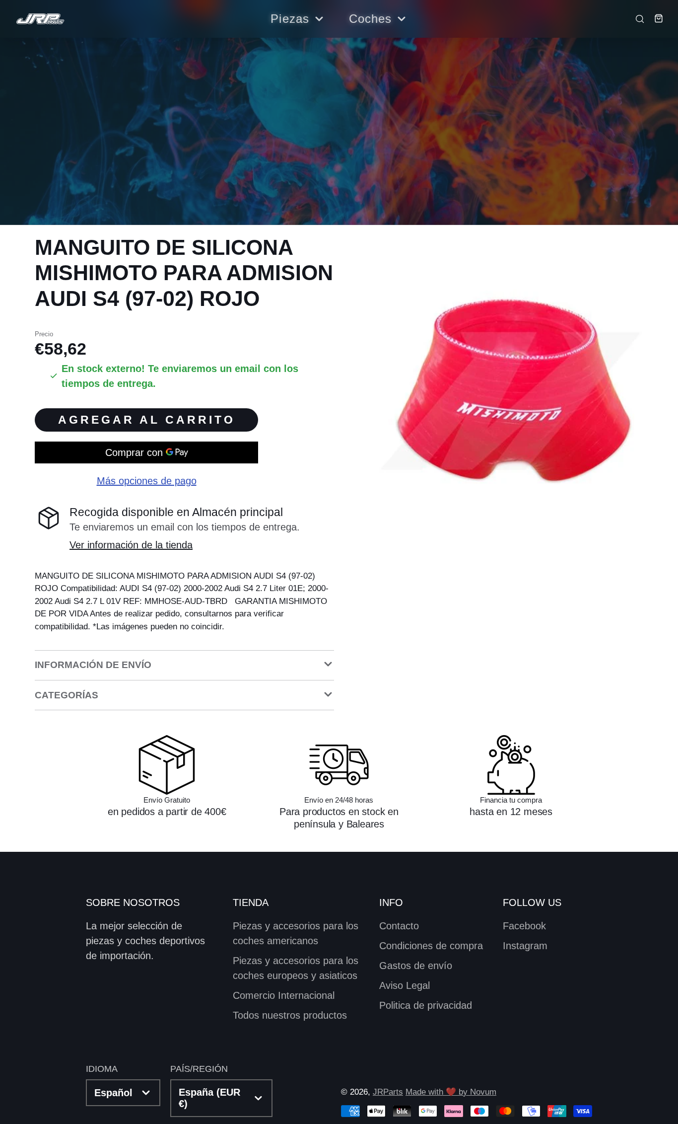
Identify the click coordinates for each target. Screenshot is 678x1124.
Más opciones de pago (147, 480)
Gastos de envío (415, 965)
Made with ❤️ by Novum (451, 1092)
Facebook (524, 925)
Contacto (399, 925)
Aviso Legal (404, 985)
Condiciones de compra (431, 945)
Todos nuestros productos (290, 1015)
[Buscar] (637, 18)
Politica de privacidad (425, 1005)
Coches (370, 18)
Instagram (525, 945)
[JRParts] (40, 19)
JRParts (388, 1092)
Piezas (290, 18)
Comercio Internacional (284, 995)
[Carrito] (654, 18)
